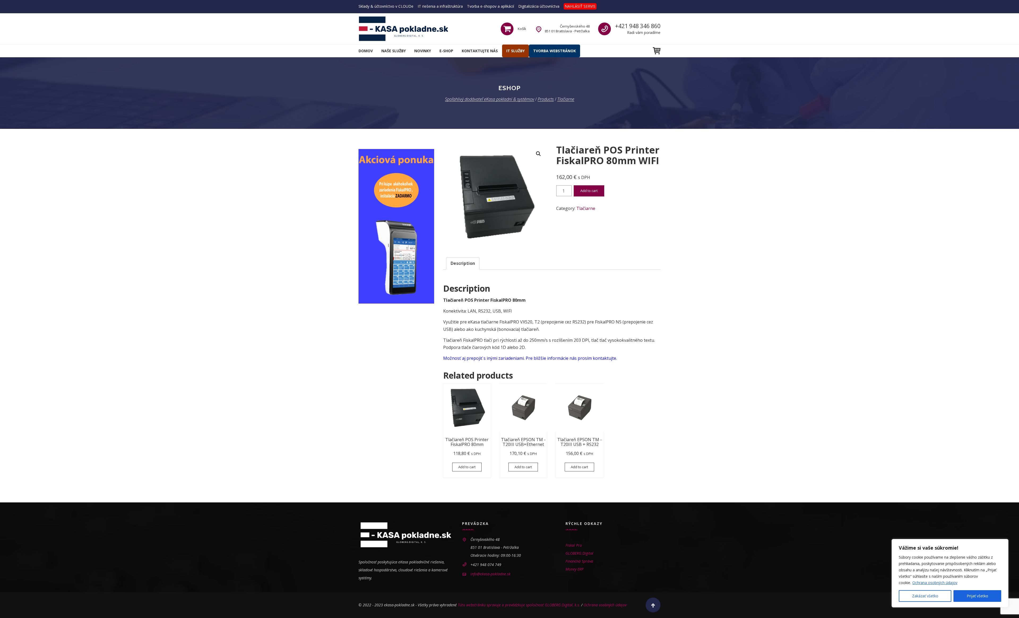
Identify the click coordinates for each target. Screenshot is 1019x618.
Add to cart (589, 190)
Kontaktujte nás (480, 50)
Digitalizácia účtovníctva (538, 6)
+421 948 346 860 (637, 26)
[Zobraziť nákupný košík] (656, 51)
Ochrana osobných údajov (934, 582)
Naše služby (393, 50)
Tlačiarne (585, 208)
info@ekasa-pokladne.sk (490, 573)
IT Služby (515, 50)
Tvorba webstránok (554, 50)
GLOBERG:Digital (579, 553)
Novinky (422, 50)
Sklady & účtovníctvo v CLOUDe (386, 6)
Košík (522, 28)
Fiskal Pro (573, 545)
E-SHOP (446, 50)
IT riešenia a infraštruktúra (440, 6)
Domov (366, 50)
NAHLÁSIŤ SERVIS (580, 6)
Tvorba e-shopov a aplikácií (490, 6)
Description (463, 263)
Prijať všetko (977, 595)
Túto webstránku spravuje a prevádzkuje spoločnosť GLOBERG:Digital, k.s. (519, 604)
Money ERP (574, 569)
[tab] (463, 263)
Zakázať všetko (925, 595)
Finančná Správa (579, 561)
